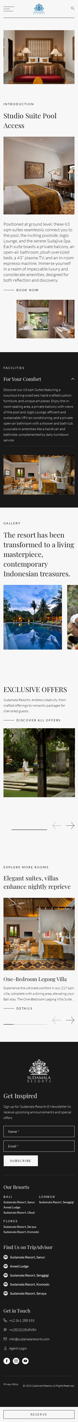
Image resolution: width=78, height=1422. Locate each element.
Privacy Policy (11, 1384)
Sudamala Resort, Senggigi (29, 1275)
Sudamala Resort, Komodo (29, 1284)
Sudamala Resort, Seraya (28, 1293)
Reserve (39, 1414)
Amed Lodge (19, 1266)
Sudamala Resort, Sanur (27, 1257)
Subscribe (20, 1161)
